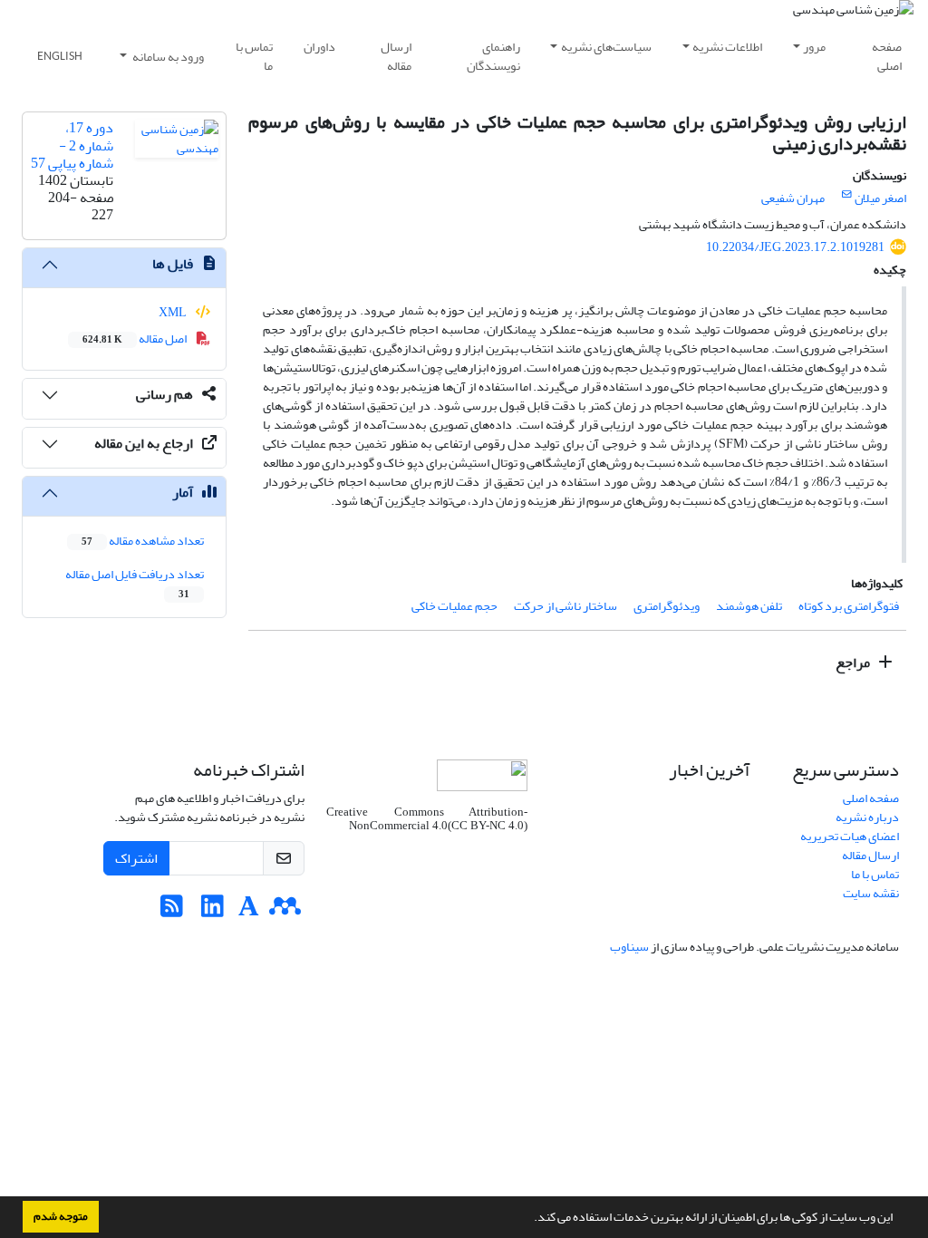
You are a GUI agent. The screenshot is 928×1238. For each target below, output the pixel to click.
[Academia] (249, 911)
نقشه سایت (871, 893)
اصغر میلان (880, 198)
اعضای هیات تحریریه (849, 836)
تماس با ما (254, 56)
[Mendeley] (285, 911)
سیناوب (629, 946)
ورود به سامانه (167, 56)
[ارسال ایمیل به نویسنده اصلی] (847, 195)
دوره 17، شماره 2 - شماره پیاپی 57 (72, 145)
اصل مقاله (135, 338)
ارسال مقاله (396, 56)
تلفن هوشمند (749, 606)
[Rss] (171, 911)
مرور (814, 46)
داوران (319, 46)
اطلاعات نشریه (727, 46)
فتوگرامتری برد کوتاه (848, 606)
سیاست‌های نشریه (606, 46)
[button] (529, 1219)
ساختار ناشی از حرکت (565, 606)
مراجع (854, 662)
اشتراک (136, 858)
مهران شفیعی (793, 198)
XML (173, 312)
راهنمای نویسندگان (493, 56)
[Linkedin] (212, 911)
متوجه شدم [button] (61, 1216)
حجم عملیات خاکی (454, 606)
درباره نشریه (867, 817)
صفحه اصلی (887, 56)
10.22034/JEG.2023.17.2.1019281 (795, 247)
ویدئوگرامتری (666, 606)
